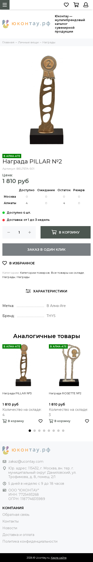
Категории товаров (35, 272)
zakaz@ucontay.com (25, 461)
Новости (9, 528)
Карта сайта (59, 557)
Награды (8, 277)
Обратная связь (15, 514)
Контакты (10, 521)
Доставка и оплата (18, 535)
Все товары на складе (67, 272)
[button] (30, 430)
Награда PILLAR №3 (17, 393)
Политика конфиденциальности (29, 541)
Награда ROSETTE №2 (65, 393)
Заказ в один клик (46, 249)
